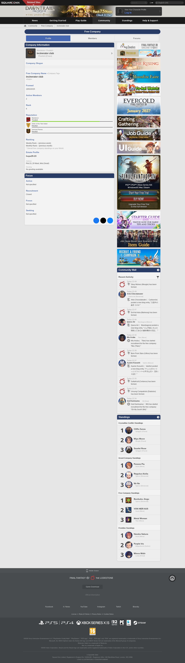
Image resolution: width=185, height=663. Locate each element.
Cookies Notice (109, 614)
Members (92, 38)
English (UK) (163, 2)
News (67, 607)
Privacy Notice (96, 614)
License (74, 614)
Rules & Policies (84, 614)
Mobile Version (94, 570)
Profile (48, 38)
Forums (136, 38)
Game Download (92, 587)
